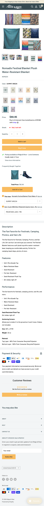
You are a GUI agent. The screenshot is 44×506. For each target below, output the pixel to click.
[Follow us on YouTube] (11, 479)
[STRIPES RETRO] (20, 100)
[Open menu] (3, 6)
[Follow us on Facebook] (3, 479)
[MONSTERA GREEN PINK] (35, 90)
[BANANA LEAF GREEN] (13, 90)
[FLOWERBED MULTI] (20, 90)
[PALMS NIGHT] (5, 100)
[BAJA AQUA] (5, 90)
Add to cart (22, 141)
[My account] (36, 6)
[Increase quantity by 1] (22, 134)
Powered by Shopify (8, 502)
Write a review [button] (22, 395)
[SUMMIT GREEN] (5, 109)
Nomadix (5, 77)
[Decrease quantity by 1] (12, 134)
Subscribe (8, 457)
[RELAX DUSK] (13, 100)
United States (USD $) (9, 468)
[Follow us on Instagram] (7, 479)
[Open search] (32, 6)
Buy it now (22, 148)
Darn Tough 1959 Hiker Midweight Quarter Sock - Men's (21, 207)
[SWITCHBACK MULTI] (13, 109)
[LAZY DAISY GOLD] (28, 90)
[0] (40, 6)
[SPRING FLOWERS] (28, 100)
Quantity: (5, 134)
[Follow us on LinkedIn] (15, 479)
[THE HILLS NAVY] (35, 100)
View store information (12, 160)
